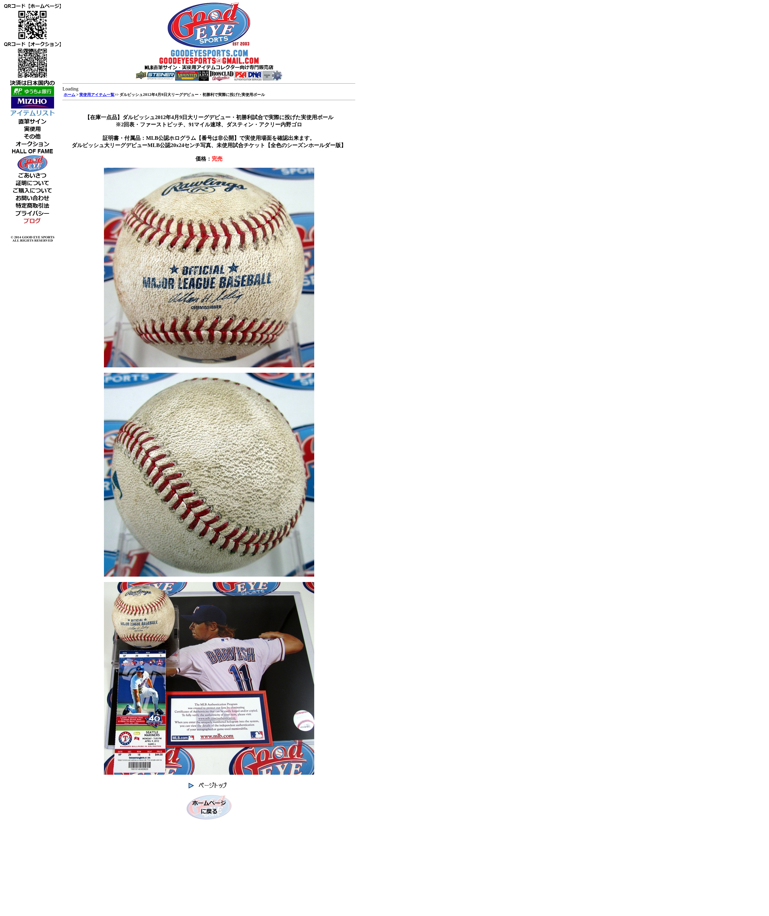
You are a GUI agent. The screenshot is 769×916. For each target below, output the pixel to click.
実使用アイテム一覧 (96, 94)
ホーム (69, 94)
